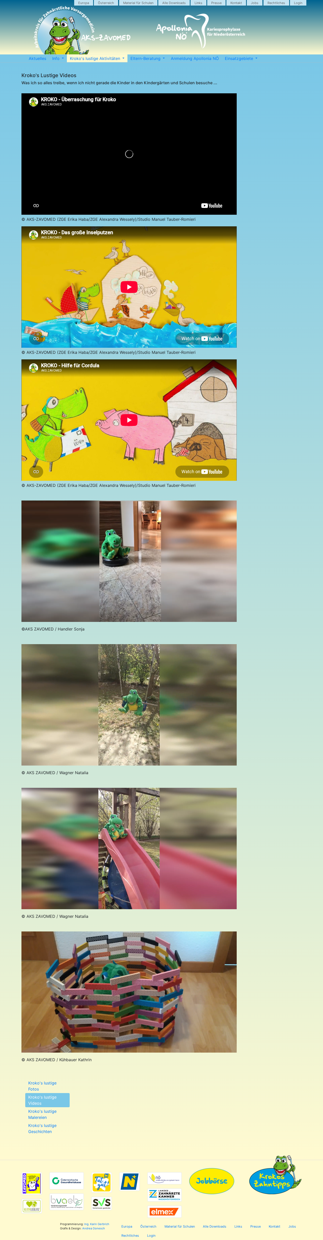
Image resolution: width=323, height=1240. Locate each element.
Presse (216, 3)
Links (198, 3)
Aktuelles (37, 58)
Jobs (254, 3)
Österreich (106, 3)
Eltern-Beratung (146, 58)
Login (298, 3)
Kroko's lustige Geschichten (42, 1128)
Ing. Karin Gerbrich (96, 1224)
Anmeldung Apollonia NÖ (195, 58)
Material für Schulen (138, 3)
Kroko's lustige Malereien (42, 1114)
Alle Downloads (174, 3)
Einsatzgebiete (239, 58)
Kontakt (236, 3)
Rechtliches (276, 3)
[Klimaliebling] (31, 1206)
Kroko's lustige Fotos (42, 1086)
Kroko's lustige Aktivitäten (95, 58)
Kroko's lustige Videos (42, 1100)
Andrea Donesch (93, 1228)
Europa (83, 3)
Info (56, 58)
